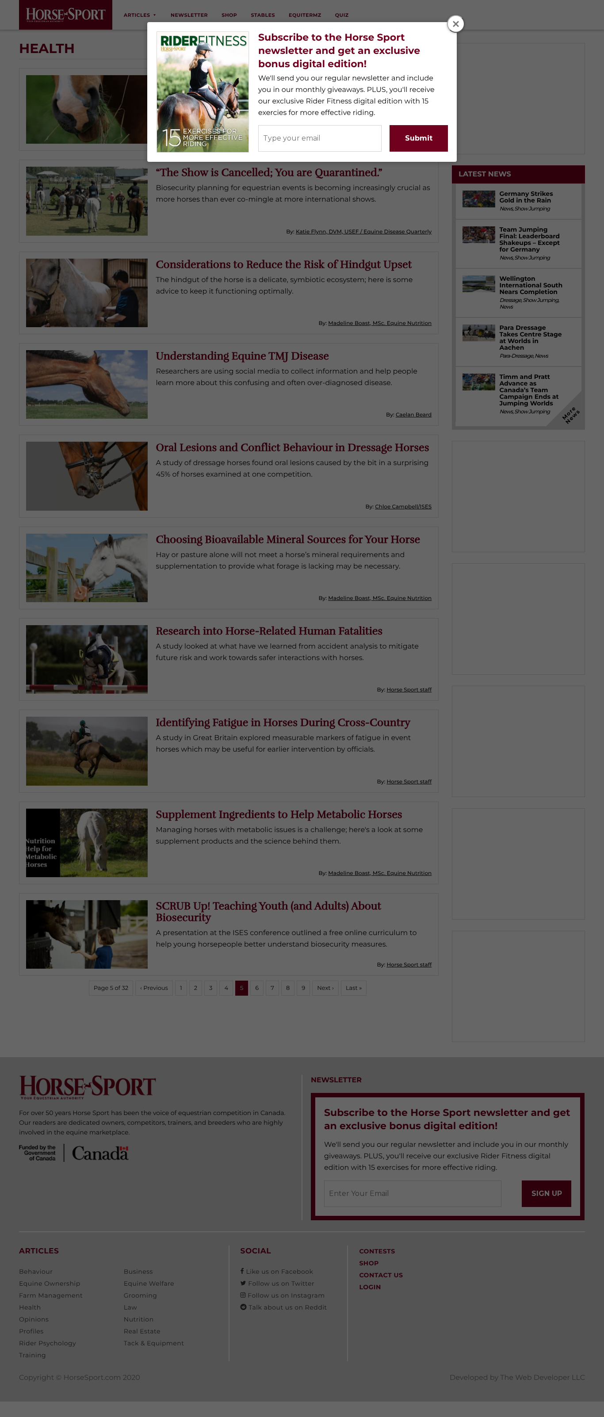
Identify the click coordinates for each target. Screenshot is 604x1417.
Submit (418, 138)
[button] (456, 24)
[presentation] (456, 24)
